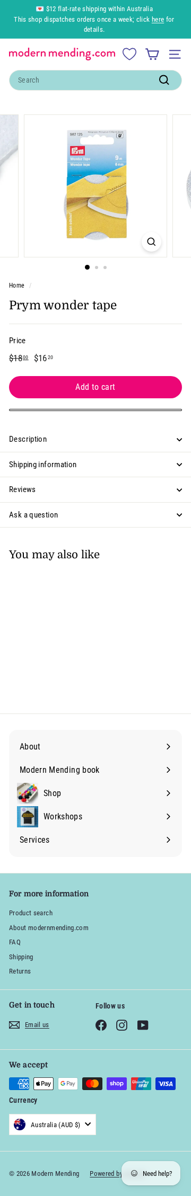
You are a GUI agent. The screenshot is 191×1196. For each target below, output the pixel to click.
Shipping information (43, 464)
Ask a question (33, 515)
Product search (31, 913)
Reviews (22, 489)
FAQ (15, 942)
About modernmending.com (49, 928)
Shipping (21, 957)
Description (28, 439)
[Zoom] (151, 242)
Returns (20, 971)
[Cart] (152, 54)
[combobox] (95, 80)
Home (16, 285)
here (158, 19)
